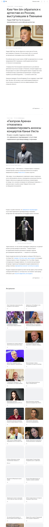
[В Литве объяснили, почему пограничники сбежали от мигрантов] (15, 455)
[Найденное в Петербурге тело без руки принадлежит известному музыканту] (34, 301)
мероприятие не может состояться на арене (27, 265)
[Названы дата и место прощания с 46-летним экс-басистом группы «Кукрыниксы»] (15, 494)
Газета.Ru (20, 6)
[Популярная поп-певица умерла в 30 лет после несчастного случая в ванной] (15, 340)
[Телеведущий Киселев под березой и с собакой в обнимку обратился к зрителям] (34, 340)
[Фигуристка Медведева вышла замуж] (15, 475)
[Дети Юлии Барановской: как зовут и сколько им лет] (34, 378)
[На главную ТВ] (6, 1)
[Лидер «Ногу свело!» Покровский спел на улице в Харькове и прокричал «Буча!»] (34, 513)
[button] (24, 35)
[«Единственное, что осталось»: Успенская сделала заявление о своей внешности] (34, 320)
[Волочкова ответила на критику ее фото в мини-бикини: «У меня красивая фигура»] (15, 417)
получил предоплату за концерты (24, 273)
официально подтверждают (30, 209)
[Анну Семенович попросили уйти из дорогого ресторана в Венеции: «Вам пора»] (15, 301)
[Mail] (4, 1)
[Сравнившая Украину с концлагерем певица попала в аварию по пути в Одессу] (15, 320)
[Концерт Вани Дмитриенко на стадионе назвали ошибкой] (34, 475)
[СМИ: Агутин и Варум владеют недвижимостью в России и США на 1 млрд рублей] (15, 436)
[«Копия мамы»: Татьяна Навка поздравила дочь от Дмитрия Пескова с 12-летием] (34, 455)
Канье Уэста (21, 172)
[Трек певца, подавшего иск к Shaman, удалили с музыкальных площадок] (15, 359)
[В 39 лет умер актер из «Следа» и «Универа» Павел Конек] (34, 494)
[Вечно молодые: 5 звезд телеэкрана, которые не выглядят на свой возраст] (34, 359)
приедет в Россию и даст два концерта (24, 258)
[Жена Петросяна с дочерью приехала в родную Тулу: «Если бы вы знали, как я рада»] (34, 397)
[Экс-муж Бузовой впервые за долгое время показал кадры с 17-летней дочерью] (15, 513)
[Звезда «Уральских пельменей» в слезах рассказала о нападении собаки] (34, 436)
